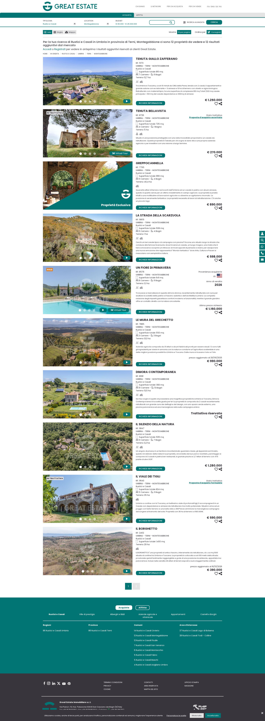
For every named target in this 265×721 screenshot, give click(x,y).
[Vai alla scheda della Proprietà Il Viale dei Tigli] (87, 499)
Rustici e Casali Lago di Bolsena (198, 630)
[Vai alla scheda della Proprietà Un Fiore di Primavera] (87, 290)
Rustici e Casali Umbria (57, 630)
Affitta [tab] (143, 607)
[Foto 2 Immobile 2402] (87, 571)
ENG (212, 6)
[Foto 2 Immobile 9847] (85, 467)
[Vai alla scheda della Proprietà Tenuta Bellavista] (87, 133)
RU (220, 6)
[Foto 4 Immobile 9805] (94, 258)
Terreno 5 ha (179, 122)
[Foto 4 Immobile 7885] (94, 362)
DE (217, 6)
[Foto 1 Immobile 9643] (80, 519)
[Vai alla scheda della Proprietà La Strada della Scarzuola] (87, 238)
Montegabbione (91, 24)
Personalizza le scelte (176, 715)
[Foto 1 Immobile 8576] (80, 310)
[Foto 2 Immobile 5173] (85, 101)
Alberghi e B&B (117, 614)
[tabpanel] (132, 640)
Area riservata (151, 685)
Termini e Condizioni (113, 682)
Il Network (156, 6)
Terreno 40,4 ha (179, 174)
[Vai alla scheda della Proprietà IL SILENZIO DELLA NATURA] (87, 446)
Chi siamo (140, 6)
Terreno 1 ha (179, 226)
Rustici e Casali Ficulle (147, 640)
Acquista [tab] (127, 15)
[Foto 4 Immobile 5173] (94, 101)
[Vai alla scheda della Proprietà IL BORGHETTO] (87, 551)
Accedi (47, 49)
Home (45, 54)
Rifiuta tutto (197, 715)
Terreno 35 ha (179, 487)
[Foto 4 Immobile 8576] (94, 310)
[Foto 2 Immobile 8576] (84, 310)
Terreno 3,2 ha (179, 435)
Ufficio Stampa (192, 682)
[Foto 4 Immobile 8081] (94, 414)
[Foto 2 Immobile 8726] (85, 153)
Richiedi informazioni (150, 103)
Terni (89, 54)
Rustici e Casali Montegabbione (152, 635)
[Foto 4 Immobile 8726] (94, 153)
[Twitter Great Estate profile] (58, 683)
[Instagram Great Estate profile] (48, 683)
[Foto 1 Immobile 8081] (80, 414)
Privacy (107, 685)
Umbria (81, 54)
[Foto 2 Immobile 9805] (85, 258)
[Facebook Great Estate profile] (44, 683)
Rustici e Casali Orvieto (148, 630)
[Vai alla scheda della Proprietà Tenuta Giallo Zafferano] (87, 81)
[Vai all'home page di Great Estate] (75, 6)
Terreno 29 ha (179, 538)
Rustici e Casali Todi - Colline (196, 635)
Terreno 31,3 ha (179, 331)
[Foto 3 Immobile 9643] (90, 519)
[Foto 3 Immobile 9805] (90, 258)
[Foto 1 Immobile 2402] (83, 571)
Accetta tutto (213, 715)
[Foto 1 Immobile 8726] (80, 153)
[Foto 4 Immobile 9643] (94, 519)
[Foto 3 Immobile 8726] (90, 153)
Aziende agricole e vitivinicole (148, 616)
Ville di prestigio (87, 614)
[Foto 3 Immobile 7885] (90, 362)
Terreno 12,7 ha (179, 70)
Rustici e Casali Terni (102, 630)
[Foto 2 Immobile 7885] (85, 362)
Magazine (189, 685)
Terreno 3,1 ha (179, 277)
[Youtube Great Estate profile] (64, 684)
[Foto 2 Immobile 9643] (85, 519)
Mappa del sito (151, 689)
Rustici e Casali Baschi (147, 660)
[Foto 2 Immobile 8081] (85, 414)
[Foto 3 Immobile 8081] (90, 414)
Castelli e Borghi (208, 614)
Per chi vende (195, 6)
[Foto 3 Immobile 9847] (90, 467)
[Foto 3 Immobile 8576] (89, 310)
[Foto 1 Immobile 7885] (80, 362)
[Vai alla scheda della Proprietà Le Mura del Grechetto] (87, 342)
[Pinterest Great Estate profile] (69, 683)
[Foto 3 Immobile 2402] (92, 571)
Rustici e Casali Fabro (146, 655)
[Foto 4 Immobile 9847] (94, 467)
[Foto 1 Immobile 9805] (80, 258)
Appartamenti (178, 614)
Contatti (148, 682)
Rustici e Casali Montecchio (149, 650)
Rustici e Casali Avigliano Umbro (152, 664)
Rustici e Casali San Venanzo (150, 645)
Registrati (60, 49)
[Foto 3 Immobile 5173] (90, 101)
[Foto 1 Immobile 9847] (80, 467)
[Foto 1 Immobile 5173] (80, 101)
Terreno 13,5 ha (179, 383)
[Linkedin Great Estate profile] (53, 683)
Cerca (214, 22)
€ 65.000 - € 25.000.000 (125, 24)
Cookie (107, 689)
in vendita (54, 54)
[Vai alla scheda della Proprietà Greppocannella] (87, 185)
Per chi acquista (175, 6)
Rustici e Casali (49, 24)
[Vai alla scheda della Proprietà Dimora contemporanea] (87, 394)
